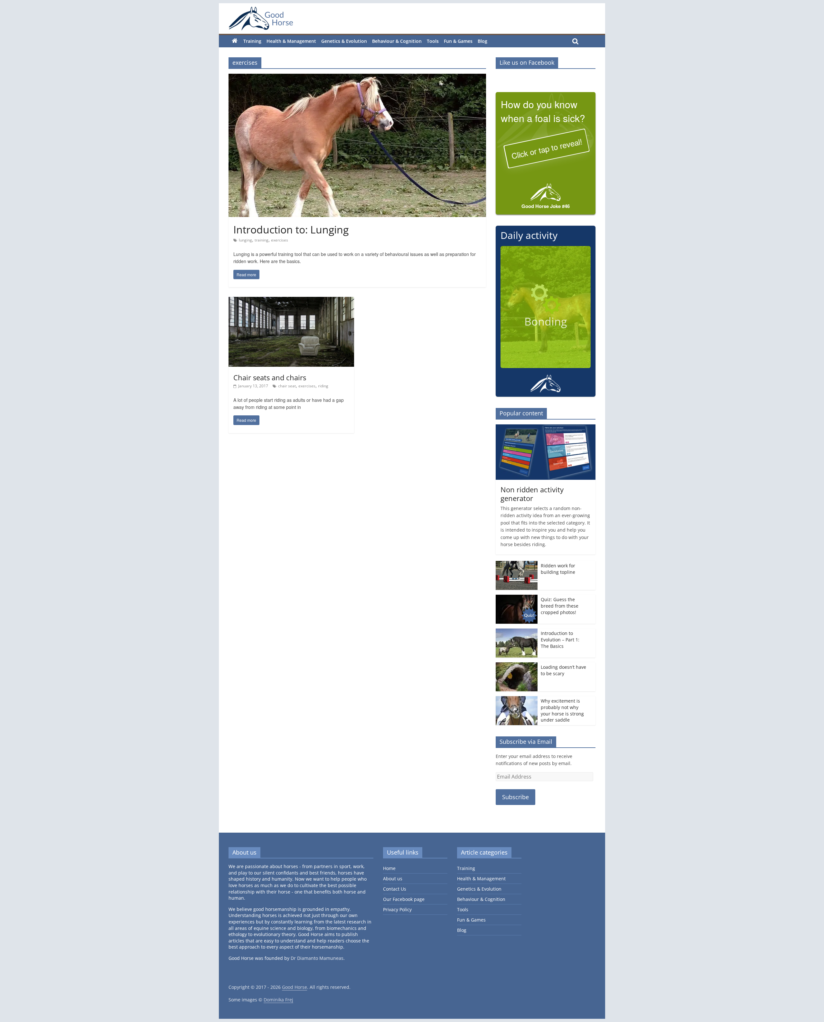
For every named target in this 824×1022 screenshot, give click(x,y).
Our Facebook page (404, 899)
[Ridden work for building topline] (517, 564)
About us (392, 878)
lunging (245, 240)
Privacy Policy (397, 909)
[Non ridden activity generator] (545, 428)
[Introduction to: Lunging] (357, 77)
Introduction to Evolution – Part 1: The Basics (560, 639)
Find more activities (545, 383)
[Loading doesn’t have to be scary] (517, 666)
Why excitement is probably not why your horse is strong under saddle (562, 710)
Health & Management (291, 41)
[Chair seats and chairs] (291, 300)
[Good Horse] (261, 18)
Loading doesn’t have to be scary (563, 670)
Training (252, 41)
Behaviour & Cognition (397, 41)
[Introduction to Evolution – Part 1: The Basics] (517, 632)
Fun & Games (458, 41)
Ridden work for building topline (558, 569)
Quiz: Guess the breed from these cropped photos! (559, 605)
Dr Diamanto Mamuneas (317, 958)
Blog (482, 41)
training (261, 240)
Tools (433, 41)
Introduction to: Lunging (291, 229)
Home (389, 868)
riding (323, 386)
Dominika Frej (278, 1000)
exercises (279, 240)
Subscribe (515, 797)
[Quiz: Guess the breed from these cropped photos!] (517, 598)
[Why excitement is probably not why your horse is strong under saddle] (517, 699)
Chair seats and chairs (269, 377)
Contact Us (394, 889)
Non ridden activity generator (532, 494)
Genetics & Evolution (344, 41)
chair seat (287, 386)
